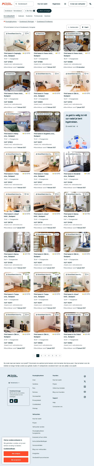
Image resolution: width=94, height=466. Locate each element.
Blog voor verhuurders (39, 449)
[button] (13, 11)
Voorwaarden (36, 396)
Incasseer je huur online (39, 437)
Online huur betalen (59, 388)
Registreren (56, 4)
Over (34, 380)
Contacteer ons (57, 406)
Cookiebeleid (36, 404)
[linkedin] (85, 386)
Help (54, 402)
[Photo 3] (17, 49)
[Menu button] (65, 4)
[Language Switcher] (90, 4)
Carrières (35, 384)
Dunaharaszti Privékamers (45, 21)
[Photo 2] (16, 49)
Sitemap (35, 408)
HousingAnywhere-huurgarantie (38, 432)
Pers (33, 388)
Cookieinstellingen (9, 448)
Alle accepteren (16, 460)
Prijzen (55, 384)
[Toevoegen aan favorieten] (58, 33)
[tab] (9, 16)
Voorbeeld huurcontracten (40, 457)
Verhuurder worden (38, 427)
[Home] (7, 3)
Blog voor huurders (58, 392)
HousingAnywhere (11, 21)
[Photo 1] (15, 49)
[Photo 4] (18, 49)
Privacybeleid (36, 400)
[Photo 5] (19, 49)
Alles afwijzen (16, 453)
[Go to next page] (59, 355)
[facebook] (85, 376)
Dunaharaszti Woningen (27, 21)
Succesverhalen (37, 445)
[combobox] (25, 4)
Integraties (35, 453)
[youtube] (85, 392)
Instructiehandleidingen (39, 441)
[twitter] (85, 381)
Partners (35, 392)
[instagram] (85, 397)
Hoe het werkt (57, 380)
